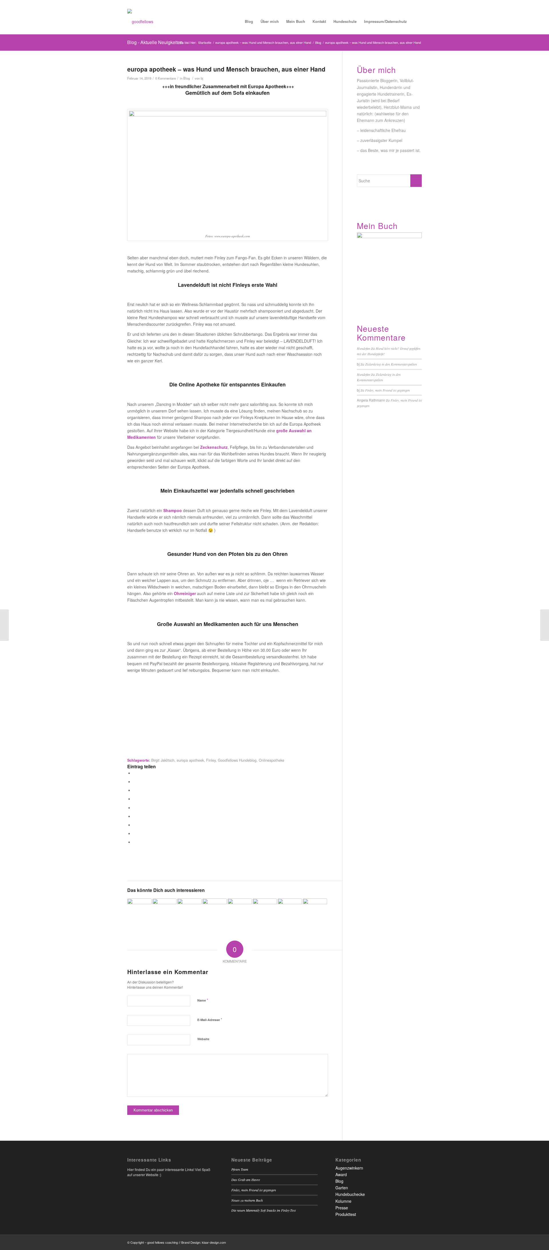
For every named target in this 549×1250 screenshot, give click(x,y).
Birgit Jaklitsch (162, 760)
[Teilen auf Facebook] (134, 773)
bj (202, 78)
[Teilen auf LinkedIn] (134, 807)
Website (203, 1039)
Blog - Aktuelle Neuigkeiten (155, 42)
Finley (211, 760)
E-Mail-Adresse (209, 1019)
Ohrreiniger (185, 593)
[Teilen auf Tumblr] (134, 816)
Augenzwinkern (349, 1168)
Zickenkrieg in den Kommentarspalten (391, 364)
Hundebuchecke (350, 1194)
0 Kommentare (165, 78)
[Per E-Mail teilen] (134, 842)
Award (341, 1174)
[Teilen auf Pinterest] (134, 798)
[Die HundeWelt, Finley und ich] (315, 911)
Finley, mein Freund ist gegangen (387, 390)
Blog (186, 78)
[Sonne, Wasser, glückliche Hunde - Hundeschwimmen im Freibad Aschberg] (214, 911)
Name (202, 1000)
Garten (341, 1187)
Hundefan (363, 348)
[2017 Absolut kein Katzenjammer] (189, 911)
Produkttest (345, 1214)
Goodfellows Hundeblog (237, 760)
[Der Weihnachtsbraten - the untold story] (240, 911)
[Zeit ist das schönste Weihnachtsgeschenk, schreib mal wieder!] (290, 911)
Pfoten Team (239, 1169)
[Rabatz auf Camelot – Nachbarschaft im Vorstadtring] (4, 625)
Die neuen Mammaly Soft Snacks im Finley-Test (263, 1210)
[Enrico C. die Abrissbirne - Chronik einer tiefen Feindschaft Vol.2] (265, 911)
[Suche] (416, 21)
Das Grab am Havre (245, 1179)
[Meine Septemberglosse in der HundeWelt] (139, 911)
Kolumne (343, 1201)
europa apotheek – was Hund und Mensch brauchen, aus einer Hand (226, 69)
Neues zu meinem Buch (247, 1200)
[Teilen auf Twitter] (134, 781)
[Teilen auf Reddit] (134, 833)
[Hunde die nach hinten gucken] (544, 625)
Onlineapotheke (271, 760)
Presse (341, 1207)
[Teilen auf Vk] (134, 825)
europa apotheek (190, 760)
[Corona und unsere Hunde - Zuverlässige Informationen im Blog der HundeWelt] (164, 911)
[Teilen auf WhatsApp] (134, 790)
